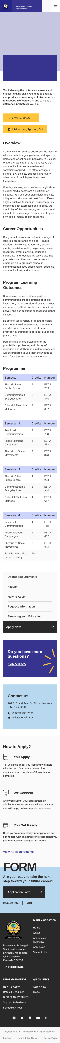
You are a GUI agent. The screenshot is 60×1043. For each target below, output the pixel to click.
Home (36, 927)
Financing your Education (25, 616)
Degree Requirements (22, 576)
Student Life (40, 952)
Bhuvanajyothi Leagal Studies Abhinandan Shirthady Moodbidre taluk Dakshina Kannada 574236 (15, 953)
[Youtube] (38, 1018)
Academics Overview (39, 939)
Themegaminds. (28, 1031)
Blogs (36, 991)
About (36, 932)
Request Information (21, 606)
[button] (55, 6)
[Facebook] (14, 1018)
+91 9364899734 (13, 966)
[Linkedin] (30, 1018)
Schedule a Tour (12, 1007)
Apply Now (13, 627)
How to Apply (17, 596)
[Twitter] (22, 1018)
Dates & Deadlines (13, 991)
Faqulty (13, 586)
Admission (39, 946)
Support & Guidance (14, 1002)
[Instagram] (46, 1018)
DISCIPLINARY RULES (15, 997)
